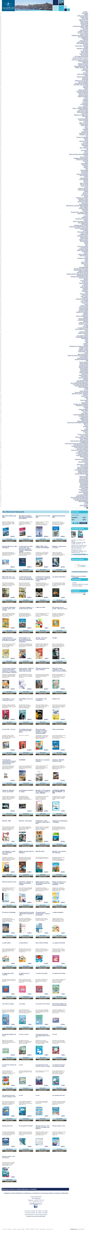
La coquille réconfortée (58, 943)
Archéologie (85, 251)
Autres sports (84, 262)
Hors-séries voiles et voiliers (81, 84)
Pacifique (85, 44)
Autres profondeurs (83, 254)
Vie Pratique (85, 300)
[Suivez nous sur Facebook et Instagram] (79, 577)
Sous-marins (85, 203)
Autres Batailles (84, 207)
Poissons (85, 216)
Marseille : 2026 (6, 821)
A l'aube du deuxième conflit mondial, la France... (78, 543)
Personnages (84, 172)
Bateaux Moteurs (83, 283)
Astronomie (85, 78)
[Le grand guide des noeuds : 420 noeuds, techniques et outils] (26, 928)
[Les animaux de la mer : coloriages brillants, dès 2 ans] (43, 1050)
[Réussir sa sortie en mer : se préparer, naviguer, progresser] (60, 898)
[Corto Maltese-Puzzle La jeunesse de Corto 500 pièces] (26, 745)
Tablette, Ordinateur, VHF (81, 67)
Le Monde (85, 230)
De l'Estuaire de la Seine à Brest (80, 446)
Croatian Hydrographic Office (80, 414)
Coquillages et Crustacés (81, 218)
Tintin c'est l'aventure (58, 729)
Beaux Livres (84, 263)
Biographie (85, 129)
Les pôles (85, 101)
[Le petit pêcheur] (26, 959)
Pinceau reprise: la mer (58, 1126)
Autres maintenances (82, 74)
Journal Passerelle (83, 367)
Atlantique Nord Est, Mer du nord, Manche (77, 274)
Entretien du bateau (83, 65)
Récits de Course (83, 122)
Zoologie (86, 220)
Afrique (86, 139)
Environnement (84, 170)
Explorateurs (85, 291)
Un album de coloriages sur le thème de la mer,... (78, 551)
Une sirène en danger (8, 1004)
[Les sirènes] (26, 1020)
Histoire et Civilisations (82, 159)
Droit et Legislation (83, 377)
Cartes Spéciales (83, 438)
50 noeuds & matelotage (8, 912)
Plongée (86, 242)
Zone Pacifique (84, 229)
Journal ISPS (84, 374)
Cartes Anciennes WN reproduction (79, 441)
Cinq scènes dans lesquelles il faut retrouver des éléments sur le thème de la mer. (25, 1071)
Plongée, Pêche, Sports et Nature (79, 212)
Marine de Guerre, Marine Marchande (78, 154)
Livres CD (85, 192)
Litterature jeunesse (83, 188)
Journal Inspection (83, 375)
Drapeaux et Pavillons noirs (81, 115)
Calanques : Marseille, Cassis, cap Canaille (8, 791)
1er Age (86, 187)
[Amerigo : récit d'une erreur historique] (43, 654)
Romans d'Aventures (83, 92)
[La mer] (26, 1081)
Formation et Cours (83, 324)
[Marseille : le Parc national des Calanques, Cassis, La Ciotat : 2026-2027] (43, 806)
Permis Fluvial (84, 55)
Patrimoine (85, 288)
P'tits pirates (85, 113)
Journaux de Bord (83, 364)
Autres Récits (84, 125)
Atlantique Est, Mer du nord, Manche (78, 346)
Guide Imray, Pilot (83, 19)
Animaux (86, 167)
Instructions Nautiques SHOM (80, 26)
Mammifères (85, 217)
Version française (83, 362)
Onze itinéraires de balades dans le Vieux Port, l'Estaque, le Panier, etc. (42, 858)
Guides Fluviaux (84, 21)
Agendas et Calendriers (82, 312)
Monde (86, 352)
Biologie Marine (84, 241)
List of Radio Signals (83, 380)
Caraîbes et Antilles (83, 271)
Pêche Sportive (84, 237)
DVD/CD (32, 1229)
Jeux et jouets (84, 186)
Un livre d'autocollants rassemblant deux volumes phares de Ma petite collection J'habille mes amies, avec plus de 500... (42, 1011)
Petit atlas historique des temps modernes (42, 669)
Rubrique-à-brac (84, 456)
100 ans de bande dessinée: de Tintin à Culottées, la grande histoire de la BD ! (41, 731)
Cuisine (86, 304)
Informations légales (77, 586)
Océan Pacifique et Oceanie (81, 270)
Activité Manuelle (83, 179)
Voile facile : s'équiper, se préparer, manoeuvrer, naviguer (26, 883)
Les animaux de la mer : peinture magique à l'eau (9, 1096)
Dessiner (86, 182)
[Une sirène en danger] (10, 1020)
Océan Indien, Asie (83, 351)
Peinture (86, 264)
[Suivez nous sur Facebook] (35, 1206)
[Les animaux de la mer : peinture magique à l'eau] (10, 1111)
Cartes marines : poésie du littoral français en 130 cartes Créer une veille (26, 670)
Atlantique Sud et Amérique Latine (79, 276)
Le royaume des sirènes (58, 973)
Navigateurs (85, 297)
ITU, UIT (86, 389)
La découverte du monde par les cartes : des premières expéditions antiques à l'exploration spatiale (26, 549)
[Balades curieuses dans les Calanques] (26, 867)
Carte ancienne (84, 466)
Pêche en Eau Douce (82, 235)
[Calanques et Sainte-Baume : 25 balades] (60, 837)
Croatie (86, 341)
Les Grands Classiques (82, 91)
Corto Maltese (84, 150)
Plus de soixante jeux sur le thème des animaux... (78, 547)
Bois (87, 71)
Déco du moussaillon (82, 467)
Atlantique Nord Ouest (82, 275)
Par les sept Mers (83, 278)
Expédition (85, 100)
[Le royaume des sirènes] (60, 989)
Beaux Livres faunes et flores (80, 221)
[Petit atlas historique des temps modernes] (43, 684)
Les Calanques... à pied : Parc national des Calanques (9, 853)
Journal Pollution (84, 371)
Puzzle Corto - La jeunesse (24, 735)
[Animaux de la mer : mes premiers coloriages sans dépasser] (43, 1142)
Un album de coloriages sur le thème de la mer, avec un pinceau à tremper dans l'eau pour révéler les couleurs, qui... (59, 1133)
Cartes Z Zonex (84, 439)
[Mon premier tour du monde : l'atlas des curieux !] (60, 623)
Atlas (86, 168)
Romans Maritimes (83, 90)
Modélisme (85, 62)
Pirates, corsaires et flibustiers (80, 108)
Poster (86, 463)
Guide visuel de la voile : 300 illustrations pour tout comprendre (43, 883)
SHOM (86, 388)
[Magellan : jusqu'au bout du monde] (60, 562)
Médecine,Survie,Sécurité (81, 80)
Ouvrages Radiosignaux (82, 452)
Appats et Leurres (83, 239)
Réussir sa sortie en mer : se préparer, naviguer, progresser (59, 883)
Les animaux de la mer (58, 1095)
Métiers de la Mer (83, 322)
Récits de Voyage (83, 120)
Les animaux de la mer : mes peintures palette (58, 1065)
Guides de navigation (82, 15)
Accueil (85, 11)
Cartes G (85, 412)
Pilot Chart (85, 28)
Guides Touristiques (83, 333)
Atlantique (85, 39)
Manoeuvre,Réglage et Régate (80, 58)
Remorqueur (85, 285)
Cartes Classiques (83, 409)
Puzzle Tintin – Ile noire (8, 729)
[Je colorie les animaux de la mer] (10, 1081)
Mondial (86, 47)
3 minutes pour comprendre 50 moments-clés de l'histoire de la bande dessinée (9, 761)
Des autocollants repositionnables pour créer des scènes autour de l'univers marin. (42, 1102)
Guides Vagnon (84, 17)
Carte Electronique (83, 416)
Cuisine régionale (83, 309)
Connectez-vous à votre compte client (35, 1216)
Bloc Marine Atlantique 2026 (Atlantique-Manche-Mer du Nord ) (26, 517)
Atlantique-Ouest (84, 418)
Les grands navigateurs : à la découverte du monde (26, 608)
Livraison (74, 582)
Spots (86, 245)
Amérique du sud (83, 134)
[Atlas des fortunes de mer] (10, 898)
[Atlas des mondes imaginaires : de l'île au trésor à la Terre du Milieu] (60, 684)
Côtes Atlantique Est (83, 42)
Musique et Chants (83, 310)
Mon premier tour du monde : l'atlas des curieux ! (59, 609)
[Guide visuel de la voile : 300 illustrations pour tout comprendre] (43, 898)
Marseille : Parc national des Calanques (59, 852)
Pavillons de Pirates (83, 472)
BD (87, 149)
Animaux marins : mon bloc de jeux (8, 1157)
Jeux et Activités (84, 175)
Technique (85, 49)
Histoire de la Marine (83, 201)
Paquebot (85, 284)
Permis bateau (84, 51)
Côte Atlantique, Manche (82, 337)
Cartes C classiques (83, 434)
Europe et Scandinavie (82, 137)
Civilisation (85, 210)
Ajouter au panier (9, 540)
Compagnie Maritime (83, 320)
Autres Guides (84, 27)
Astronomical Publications (81, 385)
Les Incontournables (83, 118)
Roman (86, 88)
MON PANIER (75, 512)
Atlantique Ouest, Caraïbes (81, 225)
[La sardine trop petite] (43, 989)
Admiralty (85, 379)
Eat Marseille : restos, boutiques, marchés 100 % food (43, 822)
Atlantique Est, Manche (82, 405)
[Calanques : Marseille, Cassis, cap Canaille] (10, 806)
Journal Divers (84, 376)
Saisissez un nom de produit (78, 593)
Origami (86, 176)
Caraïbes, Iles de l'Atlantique (80, 404)
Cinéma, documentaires (82, 316)
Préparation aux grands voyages (80, 35)
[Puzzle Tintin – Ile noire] (10, 745)
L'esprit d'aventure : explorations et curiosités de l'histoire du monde (9, 639)
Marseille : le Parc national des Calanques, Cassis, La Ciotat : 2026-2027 (43, 792)
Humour (86, 155)
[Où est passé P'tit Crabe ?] (26, 1142)
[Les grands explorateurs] (60, 593)
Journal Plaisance (83, 366)
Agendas (86, 313)
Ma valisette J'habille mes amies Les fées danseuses (59, 1004)
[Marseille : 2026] (10, 837)
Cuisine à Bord (84, 305)
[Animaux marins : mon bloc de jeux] (10, 1172)
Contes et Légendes (83, 189)
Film (87, 427)
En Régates (85, 281)
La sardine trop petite (41, 973)
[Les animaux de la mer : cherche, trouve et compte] (43, 1081)
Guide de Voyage (83, 331)
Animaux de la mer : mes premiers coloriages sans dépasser (42, 1127)
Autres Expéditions (83, 107)
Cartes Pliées (84, 410)
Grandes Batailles (83, 204)
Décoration (85, 193)
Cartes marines (84, 400)
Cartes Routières (84, 356)
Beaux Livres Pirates (82, 111)
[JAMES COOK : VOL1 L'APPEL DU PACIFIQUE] (43, 562)
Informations (76, 579)
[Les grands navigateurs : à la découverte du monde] (26, 623)
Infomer (86, 325)
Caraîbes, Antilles (83, 349)
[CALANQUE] (26, 776)
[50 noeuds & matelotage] (10, 928)
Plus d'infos (9, 539)
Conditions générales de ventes (80, 584)
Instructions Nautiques (82, 448)
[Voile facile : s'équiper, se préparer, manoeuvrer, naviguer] (26, 898)
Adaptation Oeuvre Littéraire (81, 158)
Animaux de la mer (7, 1126)
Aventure (85, 153)
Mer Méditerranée (83, 267)
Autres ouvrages (84, 391)
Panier (75, 523)
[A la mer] (60, 1050)
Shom (86, 433)
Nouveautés (85, 13)
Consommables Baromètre (81, 469)
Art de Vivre (85, 303)
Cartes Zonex (84, 413)
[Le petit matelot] (10, 959)
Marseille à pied (40, 851)
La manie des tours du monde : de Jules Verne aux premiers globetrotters (26, 578)
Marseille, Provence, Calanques (80, 393)
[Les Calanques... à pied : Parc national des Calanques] (10, 867)
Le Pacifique (85, 103)
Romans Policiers (83, 93)
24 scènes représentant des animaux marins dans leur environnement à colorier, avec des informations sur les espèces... (8, 1072)
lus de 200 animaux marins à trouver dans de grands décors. (42, 1071)
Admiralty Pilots (84, 30)
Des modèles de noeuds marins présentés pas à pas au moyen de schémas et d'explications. (42, 919)
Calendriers (85, 314)
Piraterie (86, 191)
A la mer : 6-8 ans (23, 1034)
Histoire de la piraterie (82, 112)
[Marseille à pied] (43, 867)
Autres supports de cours (81, 329)
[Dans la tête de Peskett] (43, 959)
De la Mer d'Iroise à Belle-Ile (81, 445)
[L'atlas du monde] (43, 623)
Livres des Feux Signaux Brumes (79, 450)
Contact (86, 506)
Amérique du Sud (83, 347)
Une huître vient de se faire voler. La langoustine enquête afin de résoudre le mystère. (9, 980)
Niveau (86, 243)
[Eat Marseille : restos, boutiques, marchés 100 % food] (43, 837)
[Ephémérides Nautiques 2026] (60, 532)
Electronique (85, 70)
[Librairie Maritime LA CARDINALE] (8, 5)
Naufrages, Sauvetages (82, 197)
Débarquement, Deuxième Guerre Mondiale (77, 205)
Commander (83, 523)
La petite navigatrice (57, 912)
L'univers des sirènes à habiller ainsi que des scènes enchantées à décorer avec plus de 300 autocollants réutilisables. (58, 981)
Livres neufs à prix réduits (81, 392)
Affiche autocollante (83, 471)
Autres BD (85, 161)
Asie (87, 136)
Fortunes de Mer (84, 124)
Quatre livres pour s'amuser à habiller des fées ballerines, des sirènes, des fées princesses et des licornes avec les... (8, 1042)
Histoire (86, 196)
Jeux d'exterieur (84, 178)
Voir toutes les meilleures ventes (80, 571)
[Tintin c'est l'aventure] (60, 745)
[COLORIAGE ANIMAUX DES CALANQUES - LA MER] (60, 806)
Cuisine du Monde (83, 308)
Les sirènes (22, 1004)
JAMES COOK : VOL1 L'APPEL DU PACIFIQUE (42, 547)
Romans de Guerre (83, 95)
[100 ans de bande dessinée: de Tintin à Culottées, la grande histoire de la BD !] (43, 745)
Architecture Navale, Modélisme (80, 59)
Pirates (86, 151)
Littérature (85, 87)
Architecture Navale (83, 61)
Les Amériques (84, 104)
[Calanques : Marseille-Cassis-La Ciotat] (60, 776)
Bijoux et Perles (84, 183)
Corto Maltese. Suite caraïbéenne (41, 699)
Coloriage (85, 180)
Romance (85, 99)
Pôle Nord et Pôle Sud (82, 272)
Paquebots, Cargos (83, 199)
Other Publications (83, 387)
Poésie (86, 97)
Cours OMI (85, 326)
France (86, 334)
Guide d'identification (83, 213)
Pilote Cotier (85, 18)
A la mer (54, 1034)
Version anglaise (84, 363)
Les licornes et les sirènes (43, 1004)
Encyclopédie (84, 171)
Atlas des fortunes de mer (9, 882)
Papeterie (85, 317)
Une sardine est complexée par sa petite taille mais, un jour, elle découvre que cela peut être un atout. (42, 981)
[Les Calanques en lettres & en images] (26, 806)
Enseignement (84, 247)
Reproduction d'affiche (82, 464)
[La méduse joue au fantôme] (26, 989)
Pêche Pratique (84, 238)
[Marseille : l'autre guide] (26, 837)
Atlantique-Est (84, 417)
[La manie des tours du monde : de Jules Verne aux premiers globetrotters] (26, 593)
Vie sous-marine (84, 293)
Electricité (85, 69)
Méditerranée (84, 38)
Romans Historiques (83, 96)
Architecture (85, 295)
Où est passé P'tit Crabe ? (26, 1126)
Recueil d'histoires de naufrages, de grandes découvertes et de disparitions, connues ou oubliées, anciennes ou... (8, 889)
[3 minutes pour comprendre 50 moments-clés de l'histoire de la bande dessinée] (10, 776)
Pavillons (85, 458)
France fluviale (84, 22)
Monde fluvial (84, 25)
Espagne (86, 345)
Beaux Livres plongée (82, 250)
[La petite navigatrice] (60, 928)
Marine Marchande (83, 318)
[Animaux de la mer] (10, 1142)
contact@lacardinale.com (35, 1204)
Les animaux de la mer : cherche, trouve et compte (43, 1065)
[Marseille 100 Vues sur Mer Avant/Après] (10, 562)
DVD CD (86, 423)
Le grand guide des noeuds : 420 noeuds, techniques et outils (26, 914)
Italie (87, 342)
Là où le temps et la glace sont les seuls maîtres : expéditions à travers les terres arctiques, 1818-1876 (9, 670)
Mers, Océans (84, 296)
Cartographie (85, 209)
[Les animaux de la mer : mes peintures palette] (60, 1081)
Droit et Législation (83, 82)
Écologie (86, 146)
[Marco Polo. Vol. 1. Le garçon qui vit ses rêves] (10, 593)
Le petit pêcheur (23, 943)
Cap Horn (85, 105)
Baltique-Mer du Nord (82, 421)
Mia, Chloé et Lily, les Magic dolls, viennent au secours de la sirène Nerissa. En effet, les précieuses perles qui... (8, 1011)
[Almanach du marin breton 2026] (43, 532)
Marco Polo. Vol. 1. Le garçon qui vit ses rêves (8, 577)
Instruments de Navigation (81, 83)
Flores (86, 214)
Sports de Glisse (84, 255)
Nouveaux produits (78, 529)
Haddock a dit (56, 699)
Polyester (85, 72)
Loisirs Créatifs (84, 301)
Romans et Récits (83, 208)
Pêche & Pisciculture (82, 232)
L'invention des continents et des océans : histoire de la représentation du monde (43, 578)
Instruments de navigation (81, 459)
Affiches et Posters (83, 462)
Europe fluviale (84, 23)
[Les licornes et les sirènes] (43, 1020)
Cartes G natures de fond (81, 437)
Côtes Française (84, 40)
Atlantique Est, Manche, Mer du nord (78, 226)
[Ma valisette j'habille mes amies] (10, 1050)
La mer (21, 1065)
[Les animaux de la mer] (60, 1111)
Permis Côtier (84, 52)
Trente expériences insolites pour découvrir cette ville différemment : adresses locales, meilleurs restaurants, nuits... (25, 828)
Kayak (86, 257)
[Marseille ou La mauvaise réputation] (43, 776)
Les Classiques (84, 280)
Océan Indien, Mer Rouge (81, 46)
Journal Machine (84, 368)
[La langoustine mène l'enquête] (10, 989)
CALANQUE (22, 760)
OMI (87, 360)
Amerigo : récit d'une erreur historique (41, 638)
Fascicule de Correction (82, 455)
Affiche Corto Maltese (82, 468)
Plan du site (50, 1229)
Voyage (86, 266)
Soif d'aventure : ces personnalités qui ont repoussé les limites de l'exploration (25, 639)
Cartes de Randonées (82, 358)
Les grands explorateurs (59, 576)
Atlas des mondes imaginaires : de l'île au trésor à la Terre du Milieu (59, 670)
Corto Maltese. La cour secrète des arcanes (8, 699)
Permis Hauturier (84, 53)
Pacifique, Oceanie (83, 350)
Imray (86, 401)
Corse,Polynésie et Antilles (81, 447)
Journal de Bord (84, 34)
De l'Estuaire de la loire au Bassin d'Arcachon (76, 443)
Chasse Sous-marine (82, 246)
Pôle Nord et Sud (83, 141)
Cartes (86, 259)
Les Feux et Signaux (83, 32)
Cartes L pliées (84, 435)
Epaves (86, 253)
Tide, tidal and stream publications (79, 383)
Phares (86, 128)
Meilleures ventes (78, 559)
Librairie (86, 14)
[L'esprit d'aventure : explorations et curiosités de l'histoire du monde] (10, 654)
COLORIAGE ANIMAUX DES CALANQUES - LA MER (58, 792)
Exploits (86, 121)
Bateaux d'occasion (83, 63)
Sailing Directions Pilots (82, 381)
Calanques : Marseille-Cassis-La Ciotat (58, 760)
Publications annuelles (82, 48)
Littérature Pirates (83, 109)
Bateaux (86, 166)
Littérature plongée (83, 249)
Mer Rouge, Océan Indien (81, 228)
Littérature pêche (84, 234)
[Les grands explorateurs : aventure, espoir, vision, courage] (10, 623)
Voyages (86, 130)
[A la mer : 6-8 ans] (26, 1050)
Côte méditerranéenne (82, 335)
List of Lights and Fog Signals (80, 384)
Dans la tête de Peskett (42, 943)
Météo (86, 75)
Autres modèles (84, 287)
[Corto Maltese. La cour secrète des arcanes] (10, 715)
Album (86, 162)
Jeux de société (84, 184)
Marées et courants (83, 451)
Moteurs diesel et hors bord (81, 66)
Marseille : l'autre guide (25, 821)
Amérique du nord (83, 133)
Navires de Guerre (83, 200)
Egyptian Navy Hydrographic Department (77, 422)
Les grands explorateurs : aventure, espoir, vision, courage (9, 609)
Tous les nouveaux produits (80, 554)
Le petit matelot (6, 943)
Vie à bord (85, 86)
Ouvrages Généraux (83, 454)
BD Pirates (85, 116)
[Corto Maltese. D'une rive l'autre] (26, 715)
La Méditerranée (84, 442)
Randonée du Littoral (83, 258)
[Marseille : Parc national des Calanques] (60, 867)
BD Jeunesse (84, 195)
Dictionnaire (85, 79)
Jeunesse (85, 431)
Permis (86, 425)
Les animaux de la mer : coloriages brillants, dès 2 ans (43, 1036)
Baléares (86, 343)
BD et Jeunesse (84, 147)
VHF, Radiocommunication (81, 56)
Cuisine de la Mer (83, 306)
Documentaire (84, 163)
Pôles (86, 292)
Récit (86, 117)
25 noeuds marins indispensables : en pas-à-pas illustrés (43, 914)
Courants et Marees (83, 31)
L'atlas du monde (40, 607)
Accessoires (85, 460)
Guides (86, 260)
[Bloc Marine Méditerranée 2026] (10, 532)
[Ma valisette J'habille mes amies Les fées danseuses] (60, 1020)
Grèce (86, 339)
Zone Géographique (83, 36)
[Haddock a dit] (60, 715)
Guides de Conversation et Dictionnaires (78, 355)
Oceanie (86, 138)
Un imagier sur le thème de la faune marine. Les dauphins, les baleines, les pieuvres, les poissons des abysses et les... (58, 1103)
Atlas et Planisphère (83, 354)
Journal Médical (84, 370)
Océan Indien (84, 143)
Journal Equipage (83, 372)
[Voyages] (60, 654)
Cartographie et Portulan (82, 299)
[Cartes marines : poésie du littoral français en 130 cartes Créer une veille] (26, 684)
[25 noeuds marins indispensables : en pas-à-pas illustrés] (43, 928)
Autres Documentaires (82, 174)
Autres (86, 126)
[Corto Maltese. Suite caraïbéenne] (43, 715)
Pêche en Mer (84, 233)
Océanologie (85, 145)
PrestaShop (80, 1229)
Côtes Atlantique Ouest (82, 43)
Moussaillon (85, 164)
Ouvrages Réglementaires (81, 359)
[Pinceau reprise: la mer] (60, 1142)
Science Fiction (84, 157)
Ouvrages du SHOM (83, 327)
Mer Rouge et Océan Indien (81, 268)
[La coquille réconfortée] (60, 959)
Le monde (85, 142)
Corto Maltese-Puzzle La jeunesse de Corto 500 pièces (25, 731)
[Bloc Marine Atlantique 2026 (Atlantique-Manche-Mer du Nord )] (26, 532)
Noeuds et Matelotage (82, 76)
